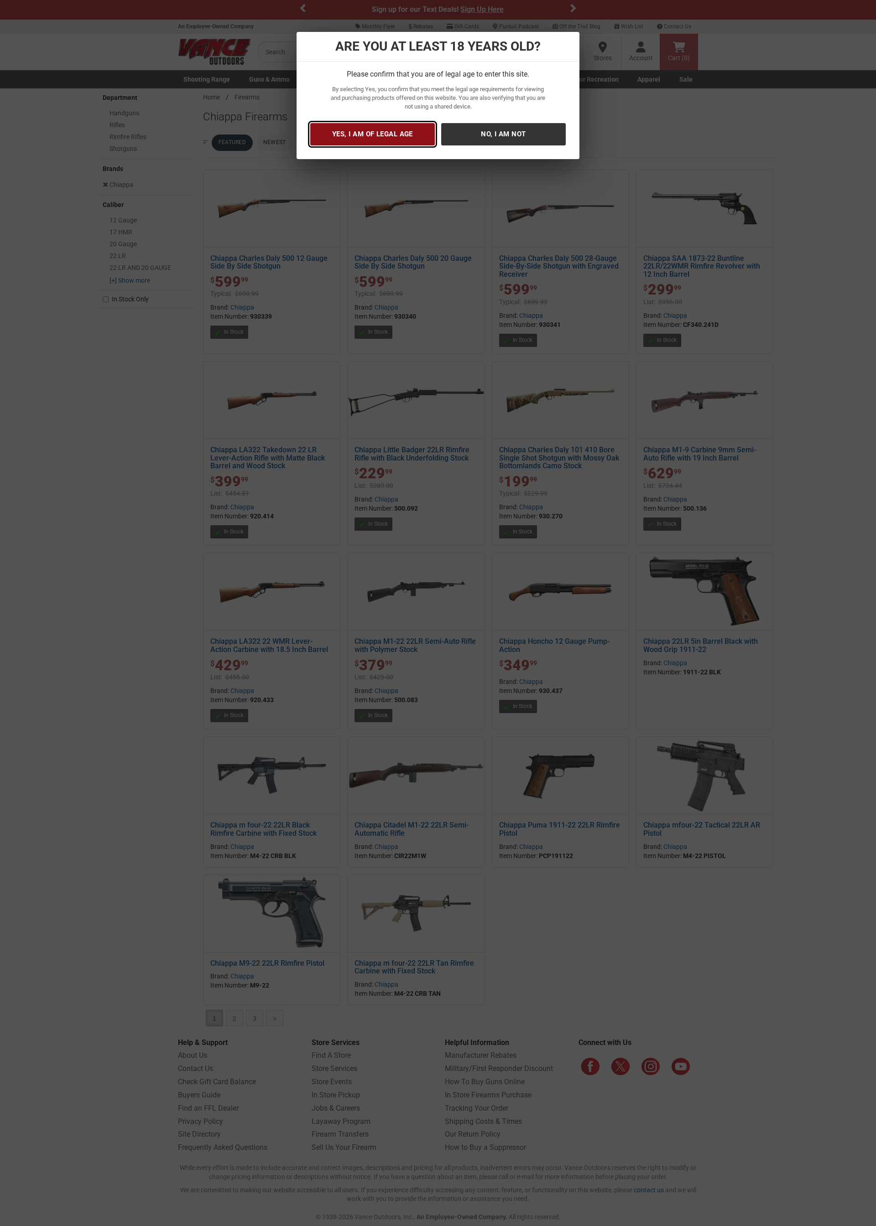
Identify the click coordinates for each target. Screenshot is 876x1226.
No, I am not (503, 134)
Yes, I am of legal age (372, 134)
